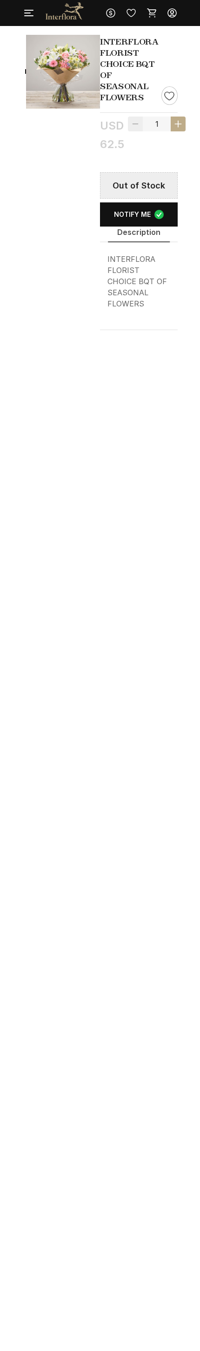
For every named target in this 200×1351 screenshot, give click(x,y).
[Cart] (151, 13)
